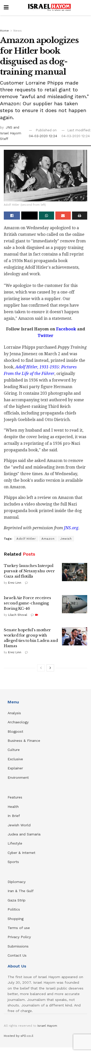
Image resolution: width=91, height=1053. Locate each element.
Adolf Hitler (26, 538)
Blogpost (15, 731)
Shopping (16, 919)
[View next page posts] (50, 667)
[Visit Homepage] (49, 8)
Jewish (66, 538)
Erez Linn (14, 582)
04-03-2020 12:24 (43, 136)
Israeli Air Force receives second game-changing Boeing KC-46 (27, 603)
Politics (14, 909)
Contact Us (17, 955)
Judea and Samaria (24, 834)
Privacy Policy (19, 937)
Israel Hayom (47, 1025)
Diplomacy (17, 882)
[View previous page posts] (41, 667)
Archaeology (18, 722)
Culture (14, 750)
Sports (13, 862)
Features (15, 797)
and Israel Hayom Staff (10, 133)
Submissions (18, 946)
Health (13, 807)
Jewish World (19, 825)
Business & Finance (24, 741)
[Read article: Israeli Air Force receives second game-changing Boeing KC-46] (74, 604)
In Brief (14, 816)
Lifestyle (15, 843)
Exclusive (15, 759)
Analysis (15, 713)
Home (4, 30)
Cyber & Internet (21, 853)
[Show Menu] (6, 7)
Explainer (15, 768)
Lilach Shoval (17, 615)
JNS (9, 127)
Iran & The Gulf (21, 891)
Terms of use (19, 928)
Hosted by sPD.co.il (18, 1036)
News (17, 30)
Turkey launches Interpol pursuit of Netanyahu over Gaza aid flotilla (29, 571)
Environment (18, 777)
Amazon (47, 538)
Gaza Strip (17, 900)
